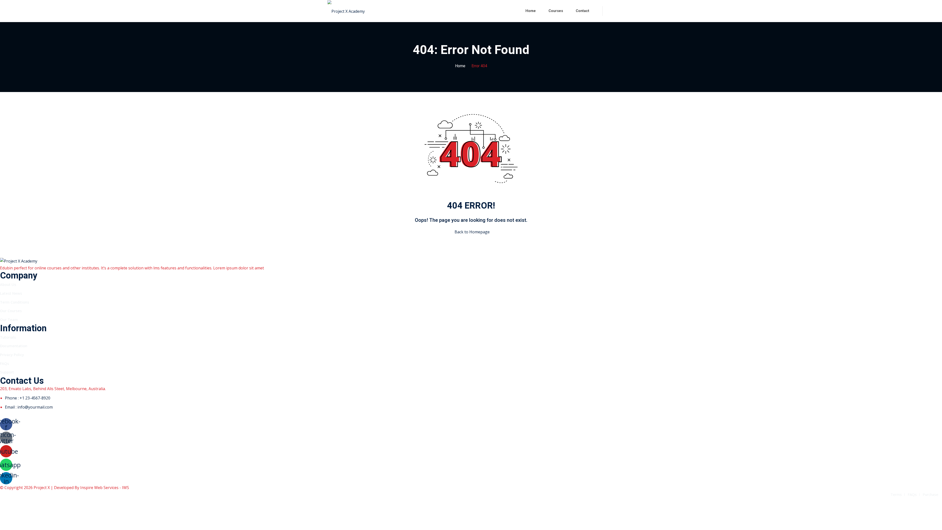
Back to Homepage (472, 232)
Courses (556, 10)
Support (7, 372)
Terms (896, 494)
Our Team (9, 319)
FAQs (4, 363)
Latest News (11, 293)
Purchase (930, 494)
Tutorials (8, 337)
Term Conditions (14, 302)
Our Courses (11, 310)
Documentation (13, 345)
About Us (8, 284)
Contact (582, 10)
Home (530, 10)
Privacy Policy (12, 354)
